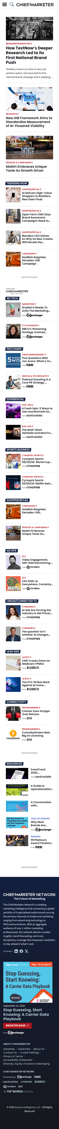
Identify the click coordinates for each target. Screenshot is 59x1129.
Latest (25, 657)
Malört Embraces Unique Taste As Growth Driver (26, 168)
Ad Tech (12, 298)
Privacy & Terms (13, 1056)
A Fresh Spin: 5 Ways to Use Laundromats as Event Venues (37, 412)
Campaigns (28, 254)
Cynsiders (28, 607)
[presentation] (29, 99)
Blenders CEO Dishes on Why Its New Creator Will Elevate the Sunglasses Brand (37, 240)
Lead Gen (13, 651)
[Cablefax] (29, 718)
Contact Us (10, 1052)
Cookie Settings (29, 1052)
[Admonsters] (33, 567)
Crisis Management (33, 355)
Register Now (16, 1025)
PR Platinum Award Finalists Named (41, 843)
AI (23, 556)
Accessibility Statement (17, 1060)
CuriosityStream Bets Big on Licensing (36, 734)
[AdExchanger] (35, 315)
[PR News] (30, 365)
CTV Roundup (29, 325)
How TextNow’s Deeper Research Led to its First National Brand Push (29, 55)
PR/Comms (14, 349)
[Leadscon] (33, 668)
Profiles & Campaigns (18, 162)
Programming (30, 708)
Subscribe (24, 1049)
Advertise (9, 1049)
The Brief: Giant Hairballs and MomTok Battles (37, 433)
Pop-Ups (26, 405)
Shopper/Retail (30, 189)
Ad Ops (11, 550)
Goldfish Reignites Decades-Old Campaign (34, 260)
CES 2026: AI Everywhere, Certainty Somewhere (36, 584)
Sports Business (18, 449)
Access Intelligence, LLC (27, 1107)
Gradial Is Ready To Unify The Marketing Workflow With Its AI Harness (35, 312)
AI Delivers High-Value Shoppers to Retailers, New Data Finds (37, 196)
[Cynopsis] (33, 466)
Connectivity (16, 702)
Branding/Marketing (18, 44)
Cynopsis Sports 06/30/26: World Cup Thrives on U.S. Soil (36, 462)
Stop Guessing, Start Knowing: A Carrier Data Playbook (26, 1014)
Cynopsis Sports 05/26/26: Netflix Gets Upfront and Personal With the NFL (36, 485)
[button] (4, 4)
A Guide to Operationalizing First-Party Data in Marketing (42, 790)
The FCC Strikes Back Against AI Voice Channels (36, 685)
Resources (14, 764)
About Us (38, 1049)
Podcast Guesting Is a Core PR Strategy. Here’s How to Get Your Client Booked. (37, 384)
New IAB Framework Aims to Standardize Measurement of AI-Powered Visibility (29, 122)
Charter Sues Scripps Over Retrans (36, 712)
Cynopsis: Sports (32, 455)
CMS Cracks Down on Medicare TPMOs (36, 662)
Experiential (15, 399)
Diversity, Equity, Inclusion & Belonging (26, 1064)
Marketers (28, 304)
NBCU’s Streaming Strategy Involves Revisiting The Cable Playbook (35, 333)
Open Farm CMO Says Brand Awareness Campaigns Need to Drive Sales (36, 219)
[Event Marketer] (35, 416)
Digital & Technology (34, 376)
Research (11, 114)
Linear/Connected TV (22, 601)
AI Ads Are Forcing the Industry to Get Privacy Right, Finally (37, 613)
